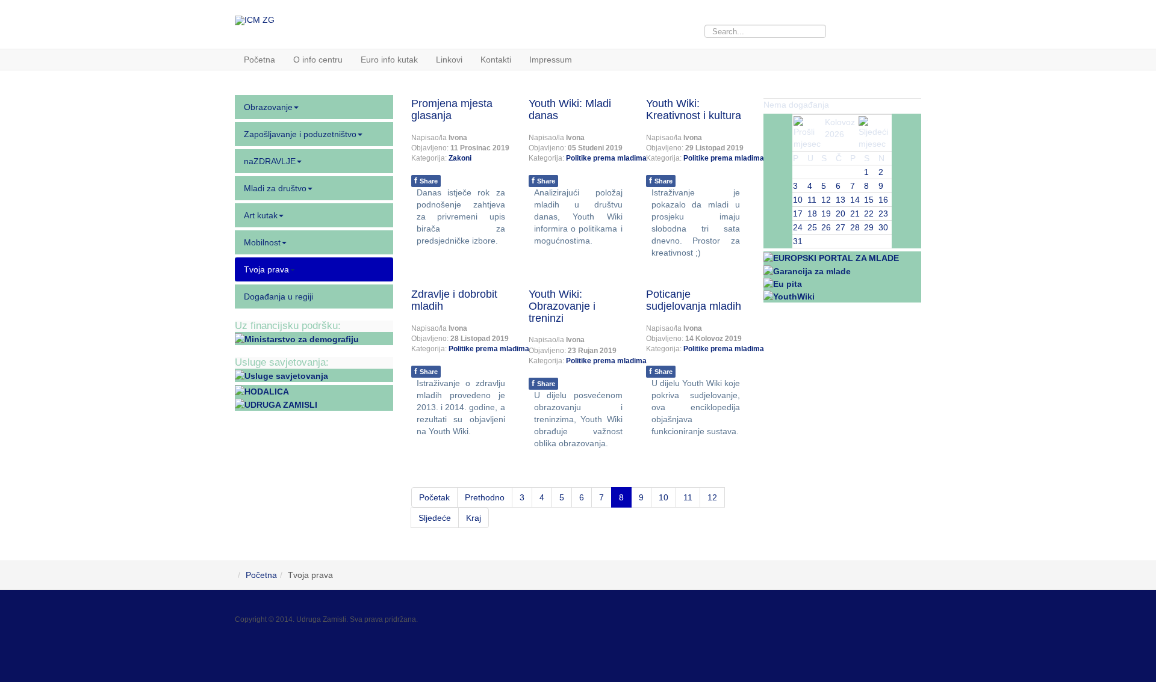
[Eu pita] (782, 283)
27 (840, 227)
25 (812, 227)
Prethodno (485, 497)
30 (883, 227)
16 (883, 199)
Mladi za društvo (275, 188)
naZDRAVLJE (270, 161)
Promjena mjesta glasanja (452, 109)
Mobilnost (262, 242)
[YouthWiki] (789, 296)
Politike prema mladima (606, 158)
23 (883, 213)
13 (840, 199)
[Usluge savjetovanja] (281, 375)
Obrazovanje (268, 107)
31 (798, 241)
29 (869, 227)
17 (798, 213)
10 (663, 497)
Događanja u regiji (278, 296)
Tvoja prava (266, 269)
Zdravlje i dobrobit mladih (454, 300)
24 (798, 227)
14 (855, 199)
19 (826, 213)
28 (855, 227)
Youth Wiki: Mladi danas (570, 109)
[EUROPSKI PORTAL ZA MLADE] (831, 257)
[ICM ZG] (255, 20)
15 (869, 199)
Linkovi (449, 59)
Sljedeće (434, 518)
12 (712, 497)
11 (687, 497)
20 (840, 213)
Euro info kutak (389, 59)
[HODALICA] (262, 391)
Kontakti (495, 59)
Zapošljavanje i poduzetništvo (300, 134)
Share (426, 180)
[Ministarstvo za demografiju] (297, 338)
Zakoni (460, 158)
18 (812, 213)
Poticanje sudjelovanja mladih (693, 300)
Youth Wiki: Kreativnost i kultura (693, 109)
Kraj (473, 518)
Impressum (550, 59)
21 (855, 213)
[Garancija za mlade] (807, 270)
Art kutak (261, 215)
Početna (259, 59)
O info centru (318, 59)
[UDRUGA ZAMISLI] (276, 403)
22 (869, 213)
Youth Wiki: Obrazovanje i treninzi (562, 306)
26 (826, 227)
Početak (434, 497)
